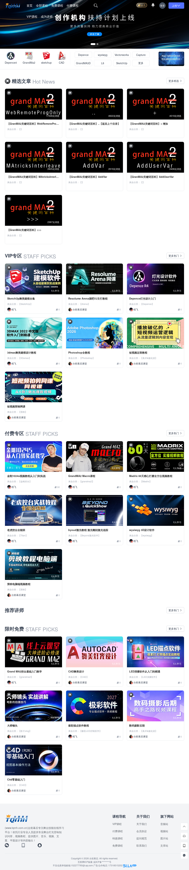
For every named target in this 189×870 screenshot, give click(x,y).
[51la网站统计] (129, 865)
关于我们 (141, 824)
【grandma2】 (86, 481)
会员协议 (141, 831)
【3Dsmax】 (24, 357)
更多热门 (174, 255)
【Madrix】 (146, 481)
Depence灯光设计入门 (142, 298)
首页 (29, 5)
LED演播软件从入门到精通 (144, 671)
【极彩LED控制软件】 (90, 730)
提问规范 (141, 838)
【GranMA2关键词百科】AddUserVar (151, 177)
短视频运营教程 (138, 352)
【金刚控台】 (25, 481)
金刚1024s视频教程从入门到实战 (26, 476)
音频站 (164, 824)
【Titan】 (23, 535)
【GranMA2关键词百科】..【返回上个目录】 (94, 123)
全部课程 (42, 5)
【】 (20, 129)
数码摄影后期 (137, 725)
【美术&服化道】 (148, 357)
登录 (162, 5)
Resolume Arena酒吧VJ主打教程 (88, 298)
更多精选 (174, 81)
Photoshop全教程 (79, 352)
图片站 (164, 838)
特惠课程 (117, 838)
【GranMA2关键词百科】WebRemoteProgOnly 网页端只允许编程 (46, 123)
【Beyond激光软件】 (89, 535)
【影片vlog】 (24, 730)
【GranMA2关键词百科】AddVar (87, 177)
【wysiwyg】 (146, 535)
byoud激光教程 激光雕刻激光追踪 (88, 530)
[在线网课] (94, 24)
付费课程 (72, 5)
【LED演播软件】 (149, 676)
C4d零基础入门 (16, 779)
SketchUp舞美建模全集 (21, 298)
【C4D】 (22, 784)
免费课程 (57, 5)
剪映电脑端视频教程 (18, 584)
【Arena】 (84, 303)
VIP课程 (32, 16)
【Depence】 (147, 303)
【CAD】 (84, 676)
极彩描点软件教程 (78, 725)
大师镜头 (12, 725)
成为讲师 (47, 16)
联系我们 (141, 845)
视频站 (164, 831)
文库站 (164, 845)
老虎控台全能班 (16, 530)
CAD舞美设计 (76, 671)
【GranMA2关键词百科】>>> (24, 230)
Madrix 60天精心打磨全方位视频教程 (150, 476)
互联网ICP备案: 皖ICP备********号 (94, 861)
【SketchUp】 (25, 303)
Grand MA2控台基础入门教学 (24, 671)
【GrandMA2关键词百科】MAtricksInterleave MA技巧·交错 (42, 177)
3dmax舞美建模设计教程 (21, 352)
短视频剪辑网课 (16, 406)
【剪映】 (22, 411)
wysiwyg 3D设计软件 (141, 530)
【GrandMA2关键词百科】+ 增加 (148, 123)
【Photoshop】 (87, 357)
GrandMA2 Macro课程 (81, 476)
